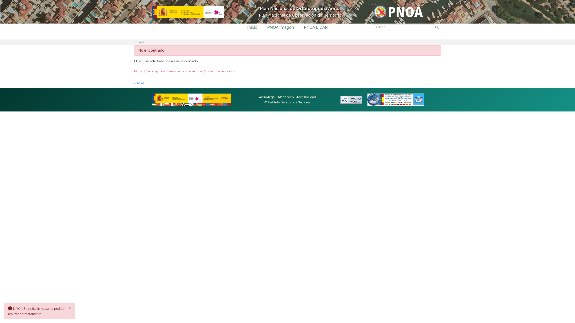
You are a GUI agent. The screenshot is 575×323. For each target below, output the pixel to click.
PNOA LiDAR (316, 27)
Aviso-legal (267, 97)
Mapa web (286, 97)
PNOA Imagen (280, 27)
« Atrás (139, 83)
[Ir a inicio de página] (541, 251)
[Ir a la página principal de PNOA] (398, 11)
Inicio (252, 27)
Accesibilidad (306, 97)
